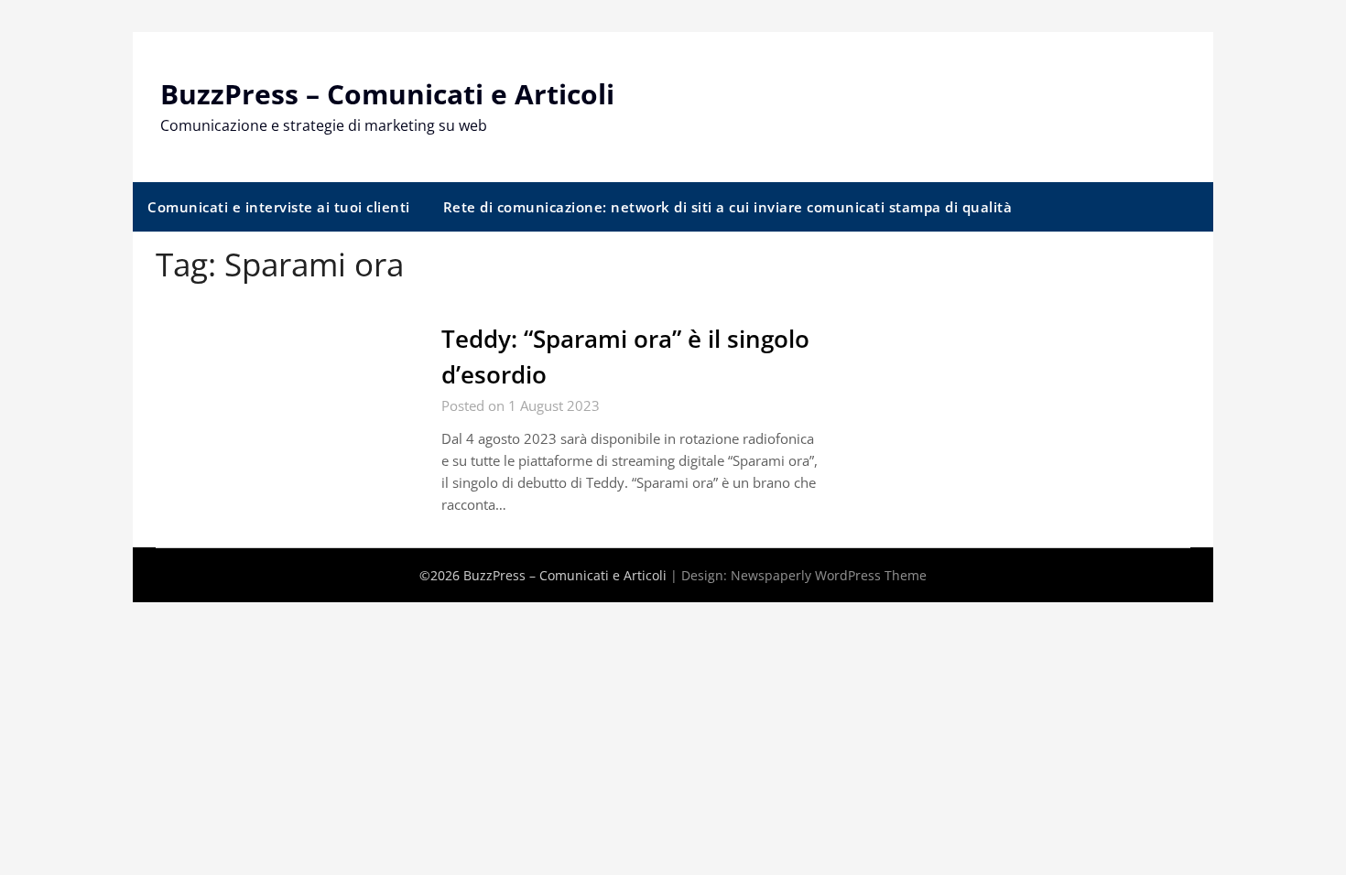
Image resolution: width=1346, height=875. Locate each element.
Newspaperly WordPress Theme (829, 575)
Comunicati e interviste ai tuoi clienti (278, 207)
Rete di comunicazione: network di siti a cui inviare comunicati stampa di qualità (728, 207)
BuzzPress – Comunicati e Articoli (387, 94)
